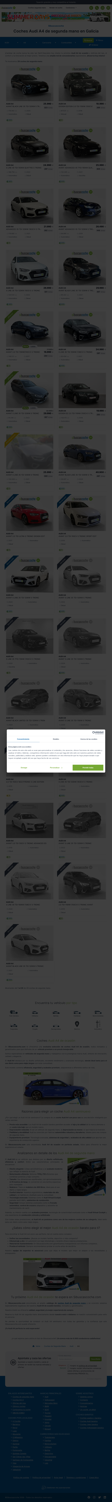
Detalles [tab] (56, 739)
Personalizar (55, 767)
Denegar (24, 767)
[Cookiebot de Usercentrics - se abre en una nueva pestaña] (94, 732)
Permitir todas (88, 767)
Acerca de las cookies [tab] (88, 739)
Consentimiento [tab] (23, 739)
